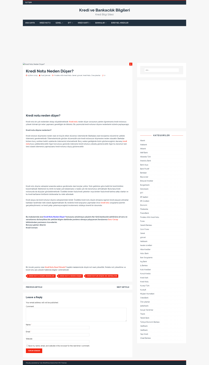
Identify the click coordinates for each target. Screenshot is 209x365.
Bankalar (100, 23)
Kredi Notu (45, 23)
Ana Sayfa (30, 23)
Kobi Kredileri (145, 270)
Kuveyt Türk (144, 286)
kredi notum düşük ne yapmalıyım (102, 276)
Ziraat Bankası (145, 338)
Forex (142, 221)
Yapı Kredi (144, 334)
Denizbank (144, 189)
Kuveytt (143, 290)
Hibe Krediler (145, 249)
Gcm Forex (144, 229)
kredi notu (105, 203)
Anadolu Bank (145, 161)
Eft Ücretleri (144, 201)
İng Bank (143, 261)
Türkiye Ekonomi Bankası (150, 322)
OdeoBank (144, 298)
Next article (123, 287)
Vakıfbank (144, 326)
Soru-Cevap (113, 219)
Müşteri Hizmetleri (147, 294)
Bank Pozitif (144, 169)
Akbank (143, 149)
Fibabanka (144, 209)
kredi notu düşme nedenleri (41, 276)
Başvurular (144, 177)
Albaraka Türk (145, 157)
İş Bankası (144, 265)
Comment (30, 306)
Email (28, 332)
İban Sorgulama (146, 258)
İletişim (28, 2)
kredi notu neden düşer (71, 276)
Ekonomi (143, 205)
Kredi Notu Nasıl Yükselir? (55, 267)
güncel (79, 75)
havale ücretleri (146, 245)
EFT (69, 23)
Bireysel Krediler (119, 23)
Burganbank (144, 185)
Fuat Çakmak (45, 75)
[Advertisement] (95, 43)
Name (28, 325)
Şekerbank (144, 306)
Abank (142, 141)
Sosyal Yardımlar (146, 310)
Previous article (34, 287)
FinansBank (144, 213)
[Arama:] (161, 70)
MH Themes (62, 363)
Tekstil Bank (144, 318)
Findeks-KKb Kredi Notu (62, 75)
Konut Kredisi (145, 274)
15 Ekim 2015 (32, 75)
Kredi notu (73, 122)
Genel (58, 23)
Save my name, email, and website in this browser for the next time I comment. (59, 346)
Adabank (143, 145)
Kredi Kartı (83, 23)
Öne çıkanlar (96, 75)
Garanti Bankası (146, 225)
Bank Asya (144, 165)
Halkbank (143, 241)
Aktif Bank (144, 153)
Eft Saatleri (144, 197)
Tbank (142, 314)
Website (29, 339)
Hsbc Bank (144, 253)
